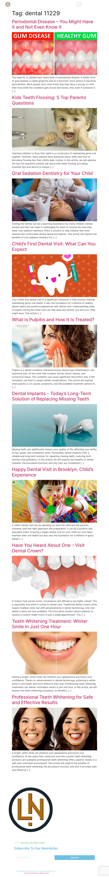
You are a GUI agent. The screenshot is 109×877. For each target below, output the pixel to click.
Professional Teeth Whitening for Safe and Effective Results (52, 699)
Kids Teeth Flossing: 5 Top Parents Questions (49, 100)
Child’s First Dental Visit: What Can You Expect (54, 246)
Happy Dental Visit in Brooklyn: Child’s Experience (52, 472)
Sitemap (27, 873)
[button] (79, 4)
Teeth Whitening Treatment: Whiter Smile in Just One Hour (50, 623)
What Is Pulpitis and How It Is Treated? (53, 319)
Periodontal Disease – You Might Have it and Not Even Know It (52, 24)
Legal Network (44, 873)
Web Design (35, 873)
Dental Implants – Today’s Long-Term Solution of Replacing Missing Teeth (51, 396)
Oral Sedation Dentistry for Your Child (52, 173)
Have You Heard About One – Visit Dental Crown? (48, 547)
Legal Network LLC (47, 871)
